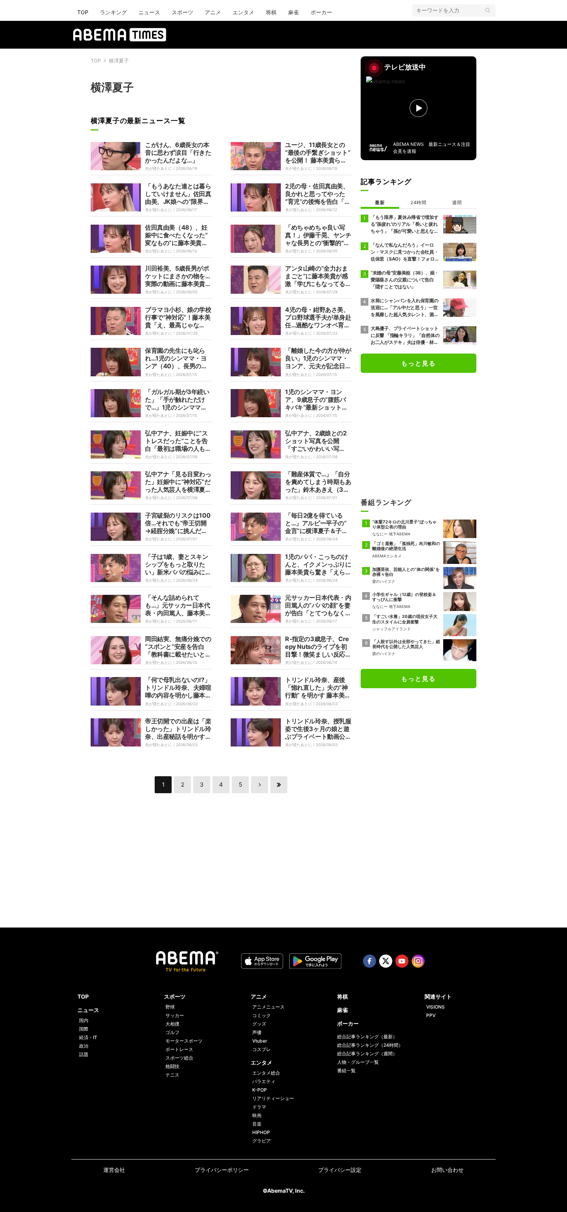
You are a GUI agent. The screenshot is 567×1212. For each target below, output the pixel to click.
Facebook (369, 961)
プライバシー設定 (339, 1169)
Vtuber (259, 1041)
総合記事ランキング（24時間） (370, 1045)
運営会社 (114, 1169)
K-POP (259, 1090)
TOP (82, 12)
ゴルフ (172, 1032)
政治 (83, 1046)
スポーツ (182, 12)
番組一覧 (346, 1070)
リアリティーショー (273, 1098)
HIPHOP (261, 1132)
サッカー (174, 1015)
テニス (172, 1075)
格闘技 (172, 1066)
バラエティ (263, 1081)
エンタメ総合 (266, 1073)
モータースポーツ (183, 1041)
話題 (83, 1054)
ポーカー (321, 12)
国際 (83, 1029)
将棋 (271, 12)
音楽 (257, 1124)
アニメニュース (268, 1007)
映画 (257, 1115)
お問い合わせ (447, 1169)
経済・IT (88, 1037)
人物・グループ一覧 (358, 1062)
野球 (170, 1007)
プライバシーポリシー (222, 1169)
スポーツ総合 (179, 1058)
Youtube (401, 961)
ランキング (113, 12)
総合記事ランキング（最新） (367, 1036)
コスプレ (261, 1049)
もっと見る (418, 363)
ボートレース (179, 1049)
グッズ (259, 1024)
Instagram (418, 961)
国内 (83, 1020)
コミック (261, 1015)
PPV (430, 1015)
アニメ (213, 12)
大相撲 (172, 1024)
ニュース (149, 12)
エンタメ (243, 12)
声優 (257, 1032)
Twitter (385, 961)
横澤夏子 (119, 61)
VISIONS (435, 1007)
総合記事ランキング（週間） (367, 1053)
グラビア (261, 1141)
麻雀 (293, 12)
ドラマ (259, 1107)
